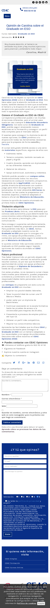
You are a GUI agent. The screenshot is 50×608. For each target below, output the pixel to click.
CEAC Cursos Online (14, 568)
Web (4, 406)
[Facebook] (19, 363)
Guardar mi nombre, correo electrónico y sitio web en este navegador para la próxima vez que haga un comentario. (24, 415)
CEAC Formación (12, 563)
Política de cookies (26, 603)
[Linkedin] (29, 363)
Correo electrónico (12, 399)
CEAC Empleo (11, 559)
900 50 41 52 (30, 11)
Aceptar (41, 603)
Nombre (6, 395)
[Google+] (24, 363)
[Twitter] (14, 363)
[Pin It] (33, 363)
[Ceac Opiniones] (7, 9)
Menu (7, 16)
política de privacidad (28, 501)
